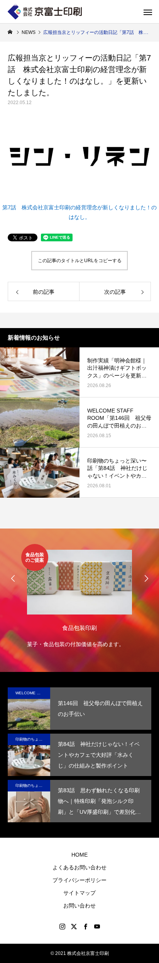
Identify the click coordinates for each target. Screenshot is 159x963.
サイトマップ (79, 893)
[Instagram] (62, 926)
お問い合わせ (79, 905)
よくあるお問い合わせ (79, 867)
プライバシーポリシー (79, 880)
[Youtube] (97, 926)
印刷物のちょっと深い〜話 (32, 739)
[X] (74, 926)
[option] (79, 597)
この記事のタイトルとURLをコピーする (80, 260)
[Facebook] (85, 926)
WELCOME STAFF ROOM (32, 693)
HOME (79, 855)
